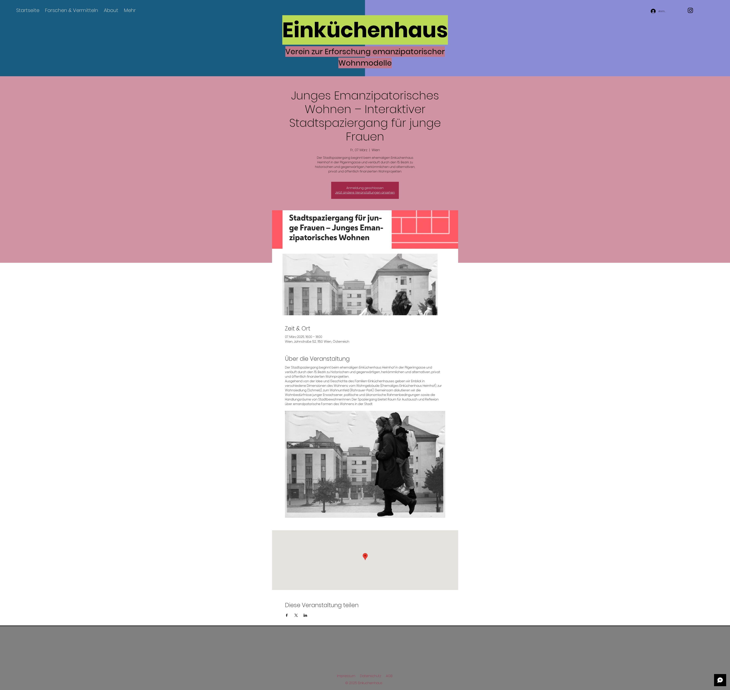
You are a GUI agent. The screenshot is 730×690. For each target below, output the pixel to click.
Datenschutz (370, 675)
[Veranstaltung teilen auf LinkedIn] (305, 615)
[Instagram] (690, 10)
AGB (389, 675)
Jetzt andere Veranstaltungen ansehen (365, 192)
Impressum (346, 675)
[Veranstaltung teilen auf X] (296, 615)
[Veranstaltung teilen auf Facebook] (287, 615)
